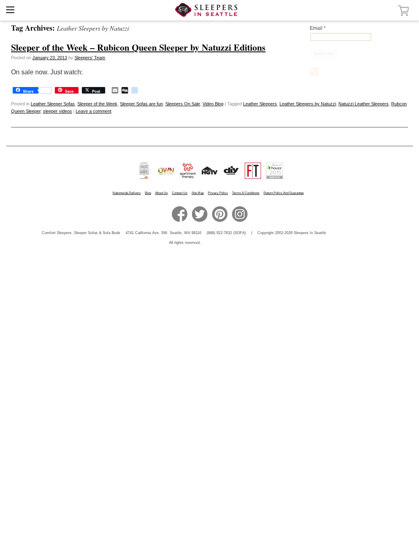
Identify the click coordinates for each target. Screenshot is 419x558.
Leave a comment (93, 111)
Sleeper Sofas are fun (141, 103)
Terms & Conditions (245, 193)
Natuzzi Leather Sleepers (363, 103)
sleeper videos (57, 111)
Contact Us (179, 193)
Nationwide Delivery (127, 193)
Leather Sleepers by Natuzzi (307, 103)
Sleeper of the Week (97, 103)
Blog (148, 193)
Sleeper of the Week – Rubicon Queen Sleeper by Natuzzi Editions (138, 47)
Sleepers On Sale (182, 103)
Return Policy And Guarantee (284, 193)
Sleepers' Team (89, 57)
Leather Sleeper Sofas (53, 103)
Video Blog (213, 103)
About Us (161, 193)
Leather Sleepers (260, 103)
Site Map (197, 193)
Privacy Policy (218, 193)
